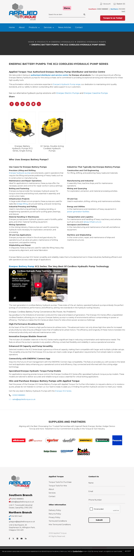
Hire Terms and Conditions (60, 525)
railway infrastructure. (92, 222)
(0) (121, 4)
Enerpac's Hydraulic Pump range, (67, 84)
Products (33, 27)
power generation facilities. (78, 212)
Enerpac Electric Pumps (68, 93)
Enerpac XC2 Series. (63, 391)
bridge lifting (22, 204)
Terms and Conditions (58, 521)
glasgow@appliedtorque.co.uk (22, 522)
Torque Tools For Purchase (60, 482)
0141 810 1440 (16, 516)
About (22, 27)
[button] (12, 104)
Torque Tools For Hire (58, 486)
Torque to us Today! (112, 18)
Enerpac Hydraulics (62, 42)
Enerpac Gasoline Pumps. (96, 93)
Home (12, 27)
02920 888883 (102, 9)
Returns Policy (55, 514)
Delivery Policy (55, 510)
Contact (79, 27)
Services (48, 27)
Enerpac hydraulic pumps (20, 173)
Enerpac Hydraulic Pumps (91, 42)
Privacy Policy (54, 517)
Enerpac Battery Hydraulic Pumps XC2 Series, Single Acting (22, 148)
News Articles (64, 27)
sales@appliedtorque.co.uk (23, 399)
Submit (99, 520)
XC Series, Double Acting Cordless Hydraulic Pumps (52, 148)
